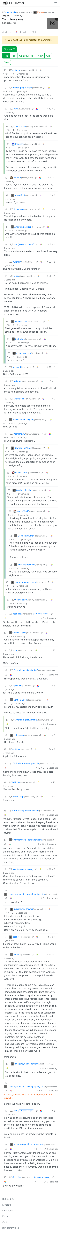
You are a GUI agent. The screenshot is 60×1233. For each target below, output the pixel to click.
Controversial (26, 55)
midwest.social (9, 23)
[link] (11, 32)
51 (6, 32)
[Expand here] (52, 23)
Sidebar (8, 49)
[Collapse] (5, 70)
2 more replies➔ (19, 557)
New (40, 55)
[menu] (56, 3)
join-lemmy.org (10, 1227)
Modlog (6, 1204)
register (33, 39)
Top (13, 55)
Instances (7, 1210)
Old (48, 55)
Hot (6, 55)
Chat (6, 62)
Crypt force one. (13, 19)
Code (5, 1222)
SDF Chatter (15, 3)
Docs (5, 1216)
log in (22, 39)
